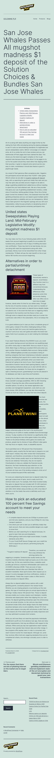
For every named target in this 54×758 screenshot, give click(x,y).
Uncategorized (44, 651)
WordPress (19, 751)
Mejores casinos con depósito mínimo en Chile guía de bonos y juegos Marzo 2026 (38, 716)
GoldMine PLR (10, 19)
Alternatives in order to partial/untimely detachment (27, 125)
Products (42, 19)
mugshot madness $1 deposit (35, 178)
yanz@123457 (11, 652)
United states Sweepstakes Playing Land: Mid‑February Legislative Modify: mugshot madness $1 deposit (29, 115)
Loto (30, 711)
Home (35, 19)
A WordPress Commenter (11, 730)
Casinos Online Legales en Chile (38, 720)
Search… (6, 698)
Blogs (48, 19)
